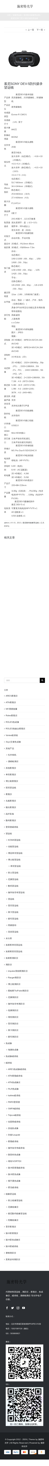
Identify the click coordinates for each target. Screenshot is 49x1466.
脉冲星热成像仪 (13, 1240)
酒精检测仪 (13, 761)
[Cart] (45, 6)
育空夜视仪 (11, 1226)
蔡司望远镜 (13, 919)
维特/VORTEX (14, 1161)
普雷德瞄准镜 (12, 827)
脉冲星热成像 (14, 1174)
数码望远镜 (13, 886)
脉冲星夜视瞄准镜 (16, 1168)
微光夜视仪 (11, 807)
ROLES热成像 (12, 722)
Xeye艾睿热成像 (13, 742)
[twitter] (12, 1308)
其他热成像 (13, 1128)
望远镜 (9, 833)
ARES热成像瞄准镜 (17, 1069)
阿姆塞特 (12, 925)
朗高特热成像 (14, 1154)
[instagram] (18, 1308)
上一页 (31, 30)
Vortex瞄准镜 (12, 735)
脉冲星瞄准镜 (12, 1246)
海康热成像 (13, 1050)
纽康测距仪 (13, 1010)
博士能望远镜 (14, 859)
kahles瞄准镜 (14, 1095)
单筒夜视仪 (11, 774)
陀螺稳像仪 (13, 1220)
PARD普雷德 (14, 1102)
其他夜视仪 (11, 768)
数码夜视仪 (11, 820)
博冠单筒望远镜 (15, 853)
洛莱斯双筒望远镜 (14, 951)
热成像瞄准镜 (12, 1056)
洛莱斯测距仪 (12, 958)
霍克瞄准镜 (13, 1187)
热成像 (9, 1043)
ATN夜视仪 (11, 702)
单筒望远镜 (15, 866)
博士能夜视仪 (12, 781)
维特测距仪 (13, 1017)
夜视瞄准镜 (13, 1141)
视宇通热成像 (14, 1181)
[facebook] (7, 1308)
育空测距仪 (13, 1023)
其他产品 (10, 748)
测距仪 (9, 964)
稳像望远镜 (11, 1194)
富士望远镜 (13, 872)
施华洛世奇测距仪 (16, 1004)
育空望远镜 (13, 905)
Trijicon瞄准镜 (14, 1115)
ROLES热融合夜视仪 (15, 728)
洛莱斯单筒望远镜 (14, 945)
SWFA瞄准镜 (14, 1108)
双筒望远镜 (11, 787)
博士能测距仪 (14, 984)
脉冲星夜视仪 (12, 1233)
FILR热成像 (13, 1089)
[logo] (25, 5)
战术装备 (10, 814)
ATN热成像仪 (14, 1082)
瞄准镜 (9, 1063)
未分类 (9, 938)
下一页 (40, 30)
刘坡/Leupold (14, 1135)
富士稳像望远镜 (15, 1200)
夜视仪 (9, 794)
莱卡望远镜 (13, 912)
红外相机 (12, 755)
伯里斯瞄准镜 (14, 1122)
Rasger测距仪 (14, 977)
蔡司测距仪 (13, 1037)
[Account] (40, 6)
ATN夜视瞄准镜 (15, 1076)
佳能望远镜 (13, 846)
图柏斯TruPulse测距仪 (18, 991)
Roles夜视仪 (11, 715)
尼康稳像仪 (13, 1207)
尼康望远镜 (13, 879)
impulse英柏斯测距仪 (18, 971)
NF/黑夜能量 (11, 709)
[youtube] (23, 1308)
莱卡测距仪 (13, 1030)
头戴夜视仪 (11, 801)
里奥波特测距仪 (13, 1259)
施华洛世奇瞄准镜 (16, 1148)
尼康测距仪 (13, 997)
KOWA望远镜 (14, 840)
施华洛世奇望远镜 (16, 892)
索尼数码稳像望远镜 (31, 523)
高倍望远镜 (13, 932)
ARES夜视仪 (12, 696)
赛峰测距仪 (11, 1253)
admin (6, 523)
